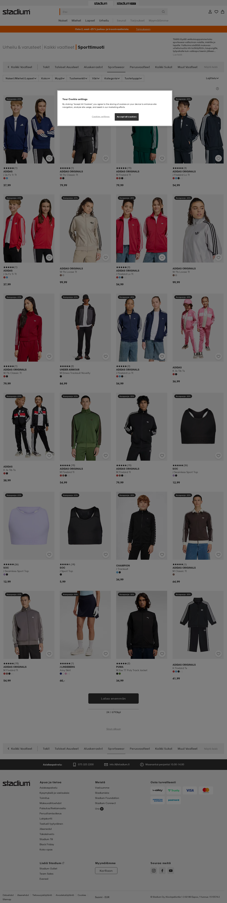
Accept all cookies (127, 116)
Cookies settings (101, 116)
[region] (114, 108)
